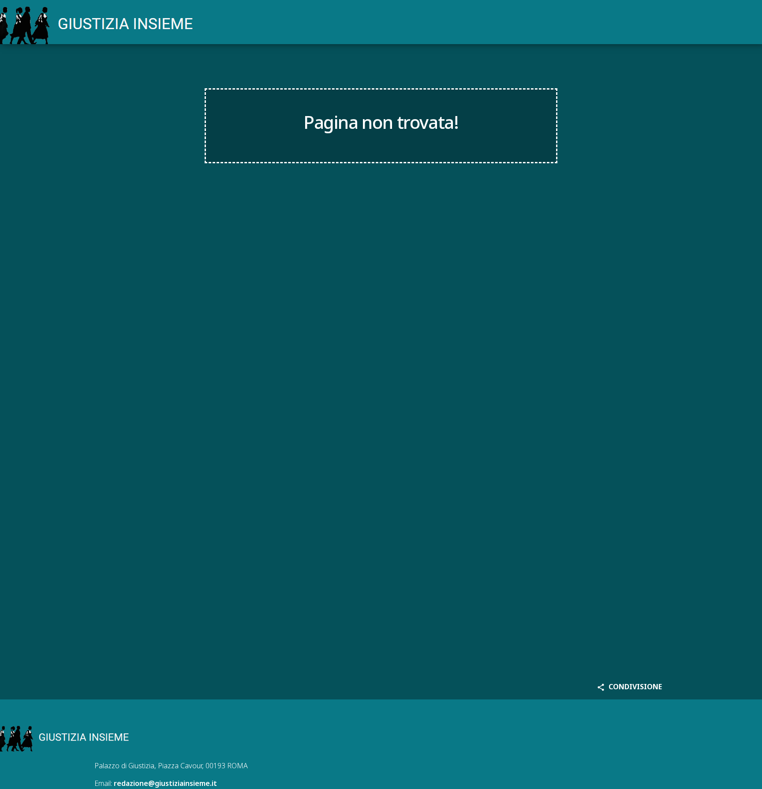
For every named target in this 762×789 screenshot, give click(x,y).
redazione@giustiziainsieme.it (165, 783)
